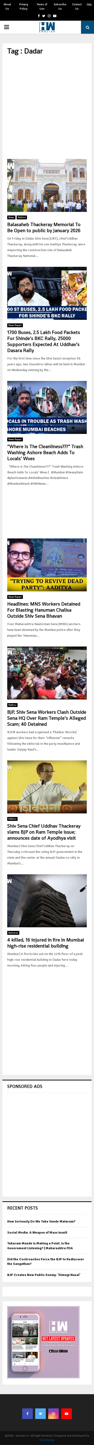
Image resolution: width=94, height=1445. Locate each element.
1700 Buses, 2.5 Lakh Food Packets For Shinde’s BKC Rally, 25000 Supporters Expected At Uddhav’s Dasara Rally (43, 341)
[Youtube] (66, 1413)
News (11, 217)
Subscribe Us (60, 7)
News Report (15, 325)
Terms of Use (42, 7)
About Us (7, 7)
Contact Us (77, 7)
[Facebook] (27, 1413)
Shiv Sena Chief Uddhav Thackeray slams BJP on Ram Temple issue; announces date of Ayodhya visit (44, 832)
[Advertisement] (47, 107)
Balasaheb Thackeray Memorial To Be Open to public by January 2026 (44, 227)
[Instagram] (53, 1413)
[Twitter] (40, 1413)
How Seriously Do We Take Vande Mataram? (41, 1221)
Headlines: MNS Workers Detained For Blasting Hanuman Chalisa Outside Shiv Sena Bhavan (43, 610)
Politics (22, 217)
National (13, 932)
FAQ (89, 5)
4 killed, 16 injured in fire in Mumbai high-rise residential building (45, 943)
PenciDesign (47, 1440)
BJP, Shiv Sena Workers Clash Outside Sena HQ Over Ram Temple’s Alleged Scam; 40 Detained (46, 718)
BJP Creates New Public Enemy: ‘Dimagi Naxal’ (44, 1275)
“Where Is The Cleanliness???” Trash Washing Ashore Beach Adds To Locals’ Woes (45, 452)
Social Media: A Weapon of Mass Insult (37, 1232)
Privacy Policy (23, 7)
